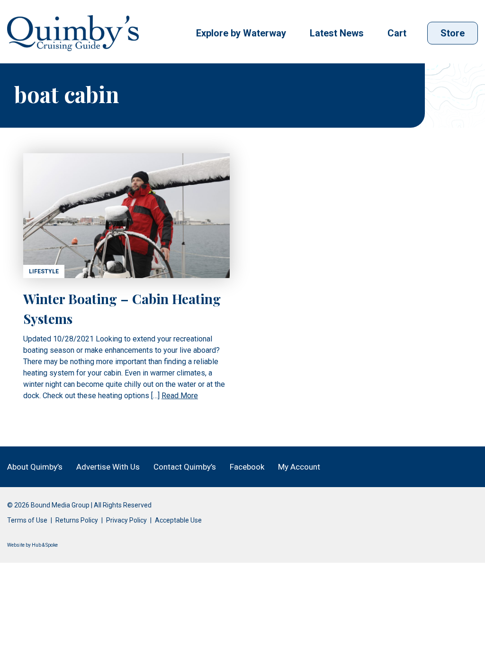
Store (452, 33)
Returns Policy (76, 520)
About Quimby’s (35, 466)
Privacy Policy (126, 520)
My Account (299, 466)
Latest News (337, 33)
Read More (180, 395)
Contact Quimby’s (184, 466)
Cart (396, 33)
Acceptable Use (178, 520)
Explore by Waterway (241, 33)
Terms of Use (27, 520)
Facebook (247, 466)
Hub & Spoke (45, 545)
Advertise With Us (108, 466)
